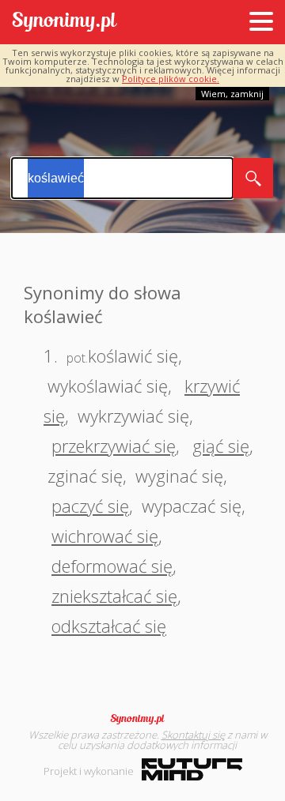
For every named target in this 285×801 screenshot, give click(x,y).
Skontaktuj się (193, 735)
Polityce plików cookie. (170, 79)
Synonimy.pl (64, 22)
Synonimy (142, 719)
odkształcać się (108, 625)
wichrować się (104, 535)
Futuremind (192, 769)
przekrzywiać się (113, 445)
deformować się (112, 565)
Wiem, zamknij (232, 94)
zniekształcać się (114, 595)
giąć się (220, 445)
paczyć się (90, 505)
